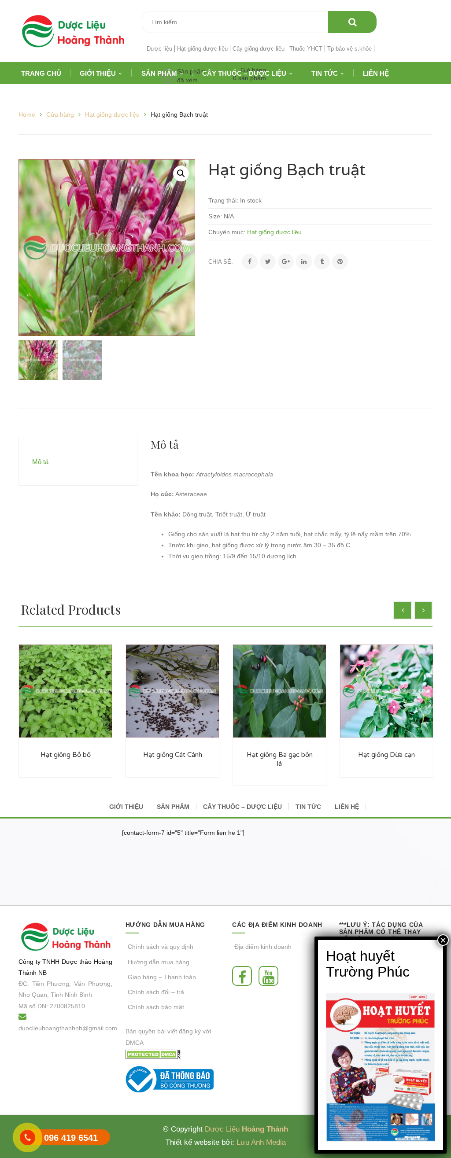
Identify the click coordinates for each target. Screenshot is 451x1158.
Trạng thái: (223, 200)
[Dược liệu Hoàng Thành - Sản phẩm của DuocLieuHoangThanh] (73, 30)
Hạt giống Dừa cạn (386, 755)
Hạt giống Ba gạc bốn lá (280, 759)
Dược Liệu (222, 1129)
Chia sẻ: (220, 261)
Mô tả (40, 461)
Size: (215, 216)
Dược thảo (77, 961)
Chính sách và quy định (160, 946)
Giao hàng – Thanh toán (162, 977)
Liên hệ (347, 806)
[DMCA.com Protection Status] (153, 1053)
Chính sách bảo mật (156, 1006)
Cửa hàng (60, 114)
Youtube (271, 976)
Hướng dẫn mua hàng (158, 962)
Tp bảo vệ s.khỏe (349, 48)
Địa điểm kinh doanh (263, 946)
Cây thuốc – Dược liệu (242, 806)
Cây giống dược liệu (259, 48)
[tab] (78, 462)
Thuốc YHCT (305, 48)
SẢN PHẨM (173, 806)
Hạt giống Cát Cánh (172, 755)
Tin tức (308, 806)
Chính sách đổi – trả (156, 992)
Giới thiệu (126, 806)
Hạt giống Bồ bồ (66, 755)
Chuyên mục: (226, 232)
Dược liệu (159, 48)
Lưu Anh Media (261, 1142)
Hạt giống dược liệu (202, 48)
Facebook (244, 976)
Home (26, 114)
